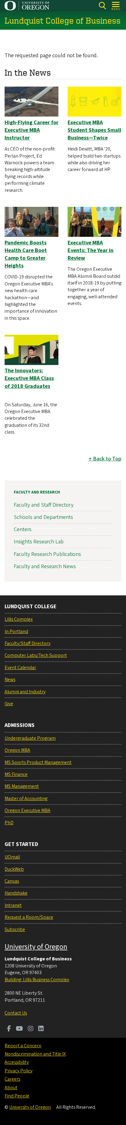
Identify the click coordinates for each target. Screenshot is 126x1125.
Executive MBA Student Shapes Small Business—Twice (94, 130)
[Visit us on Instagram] (30, 1029)
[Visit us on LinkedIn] (41, 1029)
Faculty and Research (37, 492)
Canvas (12, 881)
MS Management (22, 786)
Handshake (16, 893)
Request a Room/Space (29, 917)
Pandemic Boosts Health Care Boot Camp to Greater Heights (26, 254)
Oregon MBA (17, 750)
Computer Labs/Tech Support (36, 655)
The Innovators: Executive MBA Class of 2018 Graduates (29, 378)
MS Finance (16, 774)
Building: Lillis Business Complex (37, 979)
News (10, 679)
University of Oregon (36, 946)
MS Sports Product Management (38, 762)
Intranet (13, 905)
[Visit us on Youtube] (19, 1029)
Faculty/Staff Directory (27, 643)
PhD (9, 822)
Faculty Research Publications (47, 554)
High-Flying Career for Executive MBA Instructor (31, 130)
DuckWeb (14, 869)
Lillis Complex (19, 619)
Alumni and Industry (25, 691)
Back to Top (107, 459)
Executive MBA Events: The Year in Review (90, 250)
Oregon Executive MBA (27, 810)
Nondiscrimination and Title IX (35, 1054)
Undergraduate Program (30, 738)
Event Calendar (20, 667)
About (11, 1087)
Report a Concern (23, 1045)
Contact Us (16, 1013)
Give (9, 703)
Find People (17, 1096)
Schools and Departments (43, 517)
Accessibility (17, 1062)
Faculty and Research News (45, 566)
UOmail (12, 857)
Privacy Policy (18, 1070)
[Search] (102, 5)
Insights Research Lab (39, 542)
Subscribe (15, 929)
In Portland (16, 631)
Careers (12, 1079)
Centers (22, 529)
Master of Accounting (26, 798)
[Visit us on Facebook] (9, 1029)
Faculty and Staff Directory (43, 505)
